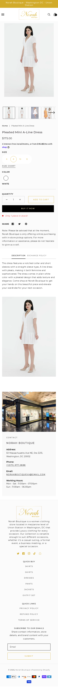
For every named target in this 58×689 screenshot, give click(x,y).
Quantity (7, 194)
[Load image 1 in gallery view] (9, 113)
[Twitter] (19, 224)
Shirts (29, 572)
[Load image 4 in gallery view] (48, 113)
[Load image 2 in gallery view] (22, 113)
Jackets (29, 589)
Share (5, 224)
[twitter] (18, 553)
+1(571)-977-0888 (16, 465)
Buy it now (28, 208)
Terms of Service (29, 620)
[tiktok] (34, 553)
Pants (29, 584)
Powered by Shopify (41, 670)
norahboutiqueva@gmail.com (25, 474)
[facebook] (23, 553)
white (6, 178)
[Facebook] (13, 224)
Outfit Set (29, 595)
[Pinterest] (26, 224)
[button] (2, 14)
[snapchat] (40, 553)
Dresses (29, 578)
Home (5, 126)
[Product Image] (29, 60)
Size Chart (8, 166)
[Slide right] (51, 114)
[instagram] (29, 553)
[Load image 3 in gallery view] (35, 113)
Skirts (29, 566)
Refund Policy (29, 614)
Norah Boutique (22, 670)
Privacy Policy (29, 608)
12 (27, 159)
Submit (29, 656)
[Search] (49, 14)
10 (20, 159)
